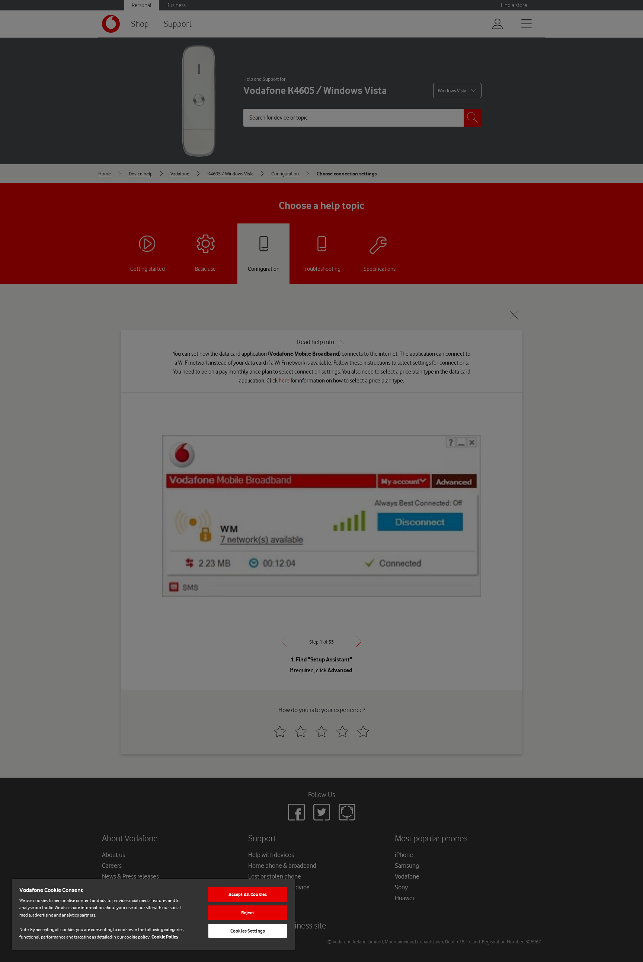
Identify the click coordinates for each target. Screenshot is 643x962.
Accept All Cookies (247, 894)
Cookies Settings (247, 931)
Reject (247, 912)
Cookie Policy (165, 937)
